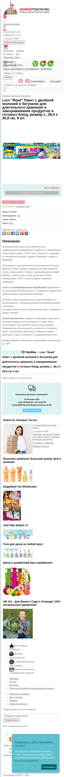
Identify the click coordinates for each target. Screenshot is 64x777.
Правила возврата (18, 704)
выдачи (11, 24)
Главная (13, 701)
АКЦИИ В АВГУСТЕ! (13, 65)
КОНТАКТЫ (46, 69)
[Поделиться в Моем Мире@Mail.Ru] (26, 233)
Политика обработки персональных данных (31, 688)
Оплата (13, 682)
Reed (11, 223)
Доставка (13, 679)
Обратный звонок (14, 42)
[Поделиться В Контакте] (4, 233)
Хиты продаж (16, 697)
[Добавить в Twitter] (17, 233)
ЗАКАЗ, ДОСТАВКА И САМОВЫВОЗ (21, 69)
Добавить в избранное (13, 202)
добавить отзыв (23, 207)
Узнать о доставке (32, 410)
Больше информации (26, 760)
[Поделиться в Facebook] (13, 233)
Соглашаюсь (49, 767)
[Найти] (4, 89)
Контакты (14, 685)
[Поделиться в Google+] (22, 233)
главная (8, 62)
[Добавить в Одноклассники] (8, 233)
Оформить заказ (11, 57)
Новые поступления (19, 694)
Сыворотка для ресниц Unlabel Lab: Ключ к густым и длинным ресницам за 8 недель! (46, 437)
